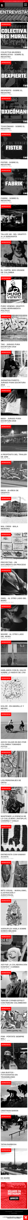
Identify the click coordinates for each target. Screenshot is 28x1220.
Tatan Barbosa (8, 1144)
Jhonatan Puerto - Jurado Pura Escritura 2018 (13, 382)
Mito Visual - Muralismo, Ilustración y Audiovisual (14, 892)
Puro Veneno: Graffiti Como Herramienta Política (12, 308)
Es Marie (5, 1178)
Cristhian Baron (9, 1111)
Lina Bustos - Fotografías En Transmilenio (9, 1074)
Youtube (14, 1213)
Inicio (2, 5)
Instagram (19, 1211)
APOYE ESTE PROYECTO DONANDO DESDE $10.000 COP (14, 1)
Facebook (8, 1211)
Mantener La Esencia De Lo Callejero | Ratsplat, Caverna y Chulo (14, 818)
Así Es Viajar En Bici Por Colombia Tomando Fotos (13, 744)
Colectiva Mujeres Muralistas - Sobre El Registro (12, 54)
